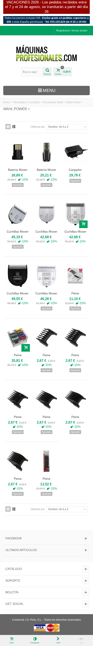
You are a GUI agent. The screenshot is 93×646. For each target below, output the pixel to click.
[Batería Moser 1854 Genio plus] (17, 152)
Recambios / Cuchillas (26, 102)
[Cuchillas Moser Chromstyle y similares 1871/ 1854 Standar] (75, 214)
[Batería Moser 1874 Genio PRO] (46, 152)
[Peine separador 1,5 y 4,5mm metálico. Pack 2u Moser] (75, 276)
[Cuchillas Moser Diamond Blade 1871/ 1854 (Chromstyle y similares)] (17, 276)
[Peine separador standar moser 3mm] (46, 338)
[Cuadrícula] (8, 126)
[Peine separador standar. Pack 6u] (46, 461)
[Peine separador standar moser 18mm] (75, 399)
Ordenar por (37, 126)
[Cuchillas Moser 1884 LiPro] (46, 214)
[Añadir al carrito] (83, 224)
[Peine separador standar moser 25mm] (17, 461)
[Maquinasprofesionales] (46, 53)
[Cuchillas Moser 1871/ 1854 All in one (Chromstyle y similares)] (17, 214)
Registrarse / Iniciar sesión (71, 30)
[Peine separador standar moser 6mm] (75, 338)
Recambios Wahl (53, 102)
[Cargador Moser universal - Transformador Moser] (75, 152)
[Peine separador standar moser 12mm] (46, 399)
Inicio (6, 102)
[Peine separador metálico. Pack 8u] (17, 338)
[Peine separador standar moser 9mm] (17, 399)
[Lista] (13, 126)
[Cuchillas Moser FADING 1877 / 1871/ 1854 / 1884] (46, 276)
